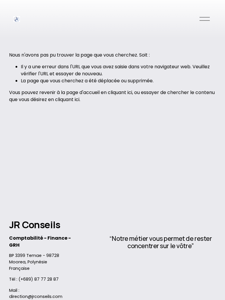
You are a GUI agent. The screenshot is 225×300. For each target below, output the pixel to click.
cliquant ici (120, 92)
